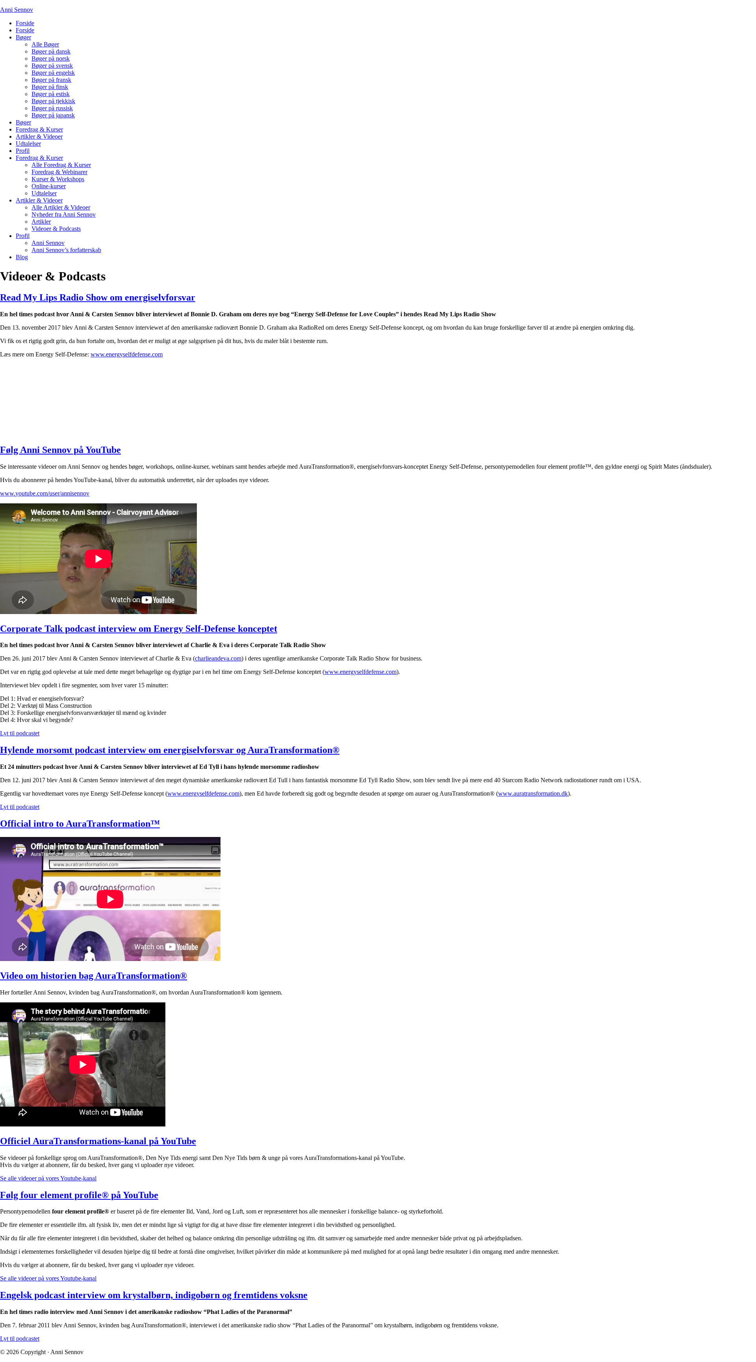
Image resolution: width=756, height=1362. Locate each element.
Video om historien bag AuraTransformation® (93, 975)
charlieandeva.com (218, 658)
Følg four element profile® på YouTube (79, 1195)
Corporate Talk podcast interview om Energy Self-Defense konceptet (138, 628)
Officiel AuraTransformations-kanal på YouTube (98, 1141)
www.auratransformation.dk (533, 793)
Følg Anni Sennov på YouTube (60, 450)
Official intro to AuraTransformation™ (80, 823)
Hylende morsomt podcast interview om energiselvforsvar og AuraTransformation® (169, 750)
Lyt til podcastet (19, 733)
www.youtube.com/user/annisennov (44, 493)
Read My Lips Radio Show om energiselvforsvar (97, 297)
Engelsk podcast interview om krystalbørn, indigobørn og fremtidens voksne (154, 1295)
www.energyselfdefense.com (127, 354)
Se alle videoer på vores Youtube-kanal (48, 1178)
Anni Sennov (16, 9)
